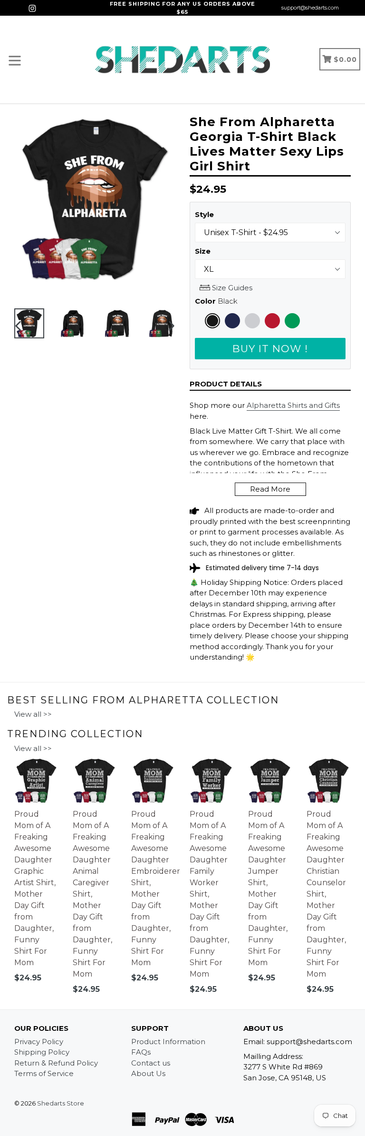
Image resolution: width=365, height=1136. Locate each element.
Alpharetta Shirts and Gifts (293, 405)
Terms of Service (44, 1073)
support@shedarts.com (310, 7)
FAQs (141, 1052)
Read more (270, 489)
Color (216, 301)
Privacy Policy (38, 1041)
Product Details (226, 383)
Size (203, 251)
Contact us (150, 1062)
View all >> (33, 714)
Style (204, 214)
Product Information (168, 1041)
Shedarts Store (60, 1103)
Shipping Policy (41, 1052)
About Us (148, 1073)
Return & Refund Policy (56, 1062)
